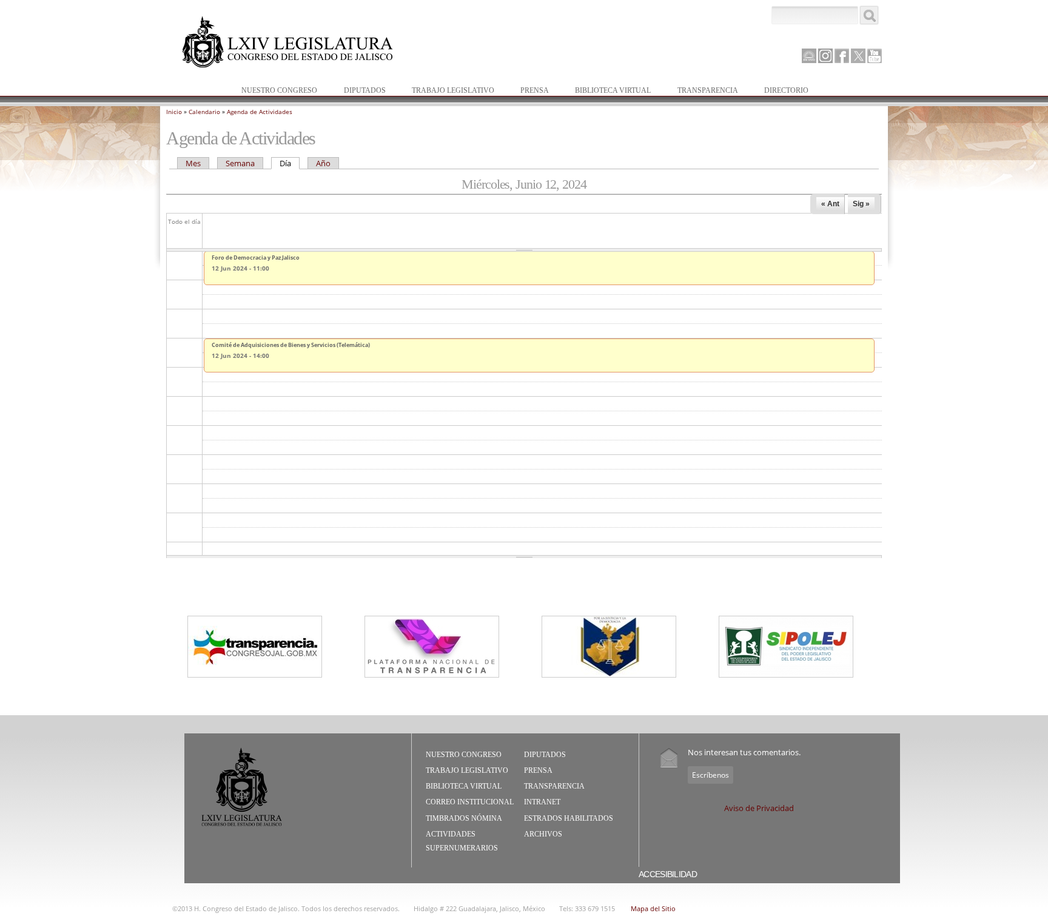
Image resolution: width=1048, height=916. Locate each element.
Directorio (786, 90)
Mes (193, 163)
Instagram (825, 56)
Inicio (174, 111)
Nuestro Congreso (273, 91)
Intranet (542, 802)
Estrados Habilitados (568, 818)
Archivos (543, 834)
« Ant (830, 204)
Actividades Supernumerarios (462, 841)
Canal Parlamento (809, 56)
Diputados (359, 91)
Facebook (842, 56)
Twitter (858, 56)
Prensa (528, 91)
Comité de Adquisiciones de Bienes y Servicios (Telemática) (291, 345)
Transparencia (707, 90)
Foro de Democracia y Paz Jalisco (256, 257)
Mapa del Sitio (653, 908)
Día (290, 163)
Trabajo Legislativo (447, 91)
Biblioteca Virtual (607, 91)
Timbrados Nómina (464, 818)
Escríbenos (710, 775)
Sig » (861, 204)
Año (323, 163)
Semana (240, 163)
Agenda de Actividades (259, 111)
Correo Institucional (470, 802)
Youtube (874, 56)
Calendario (204, 111)
